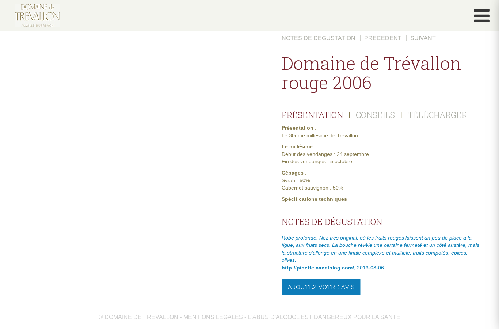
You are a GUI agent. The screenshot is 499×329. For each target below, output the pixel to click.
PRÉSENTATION (312, 114)
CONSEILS (375, 114)
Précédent (382, 38)
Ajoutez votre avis (321, 287)
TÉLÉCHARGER (437, 114)
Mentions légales (213, 317)
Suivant (423, 38)
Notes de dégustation (318, 38)
